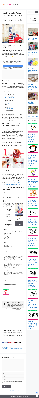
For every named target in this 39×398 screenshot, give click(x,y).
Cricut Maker (18, 106)
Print (19, 222)
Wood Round (8, 101)
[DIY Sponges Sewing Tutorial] (33, 46)
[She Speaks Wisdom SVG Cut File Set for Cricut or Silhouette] (33, 253)
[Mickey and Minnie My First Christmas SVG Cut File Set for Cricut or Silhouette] (33, 149)
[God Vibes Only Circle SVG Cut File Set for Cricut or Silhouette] (33, 294)
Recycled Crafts (6, 346)
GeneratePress (25, 396)
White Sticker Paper (9, 97)
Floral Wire (7, 103)
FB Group (16, 4)
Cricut (15, 20)
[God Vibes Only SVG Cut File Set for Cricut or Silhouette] (33, 273)
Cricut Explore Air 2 (9, 106)
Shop (13, 4)
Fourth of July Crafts (7, 347)
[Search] (36, 12)
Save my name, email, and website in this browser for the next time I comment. (12, 382)
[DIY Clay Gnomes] (33, 96)
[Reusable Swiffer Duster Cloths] (33, 62)
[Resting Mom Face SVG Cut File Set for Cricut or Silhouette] (33, 232)
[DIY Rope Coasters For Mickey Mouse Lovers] (33, 78)
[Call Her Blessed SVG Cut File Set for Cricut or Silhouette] (33, 315)
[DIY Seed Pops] (33, 110)
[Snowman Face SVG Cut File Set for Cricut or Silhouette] (33, 128)
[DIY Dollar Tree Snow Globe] (33, 32)
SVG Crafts (12, 346)
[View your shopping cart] (13, 7)
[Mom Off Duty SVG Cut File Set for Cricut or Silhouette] (33, 213)
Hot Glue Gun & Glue (9, 108)
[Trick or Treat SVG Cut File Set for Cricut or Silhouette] (33, 193)
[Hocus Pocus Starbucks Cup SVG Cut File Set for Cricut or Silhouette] (33, 173)
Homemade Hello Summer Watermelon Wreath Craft (13, 350)
